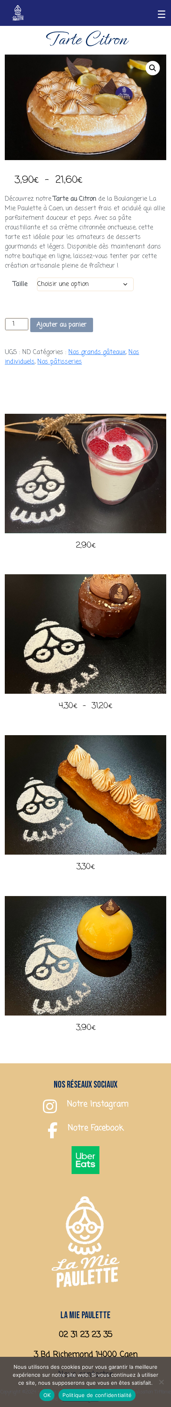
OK (47, 1395)
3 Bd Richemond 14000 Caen (86, 1354)
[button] (153, 68)
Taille (20, 284)
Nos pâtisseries (59, 362)
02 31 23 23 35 (86, 1335)
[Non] (161, 1382)
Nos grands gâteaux (97, 352)
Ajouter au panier (62, 325)
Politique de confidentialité (97, 1395)
